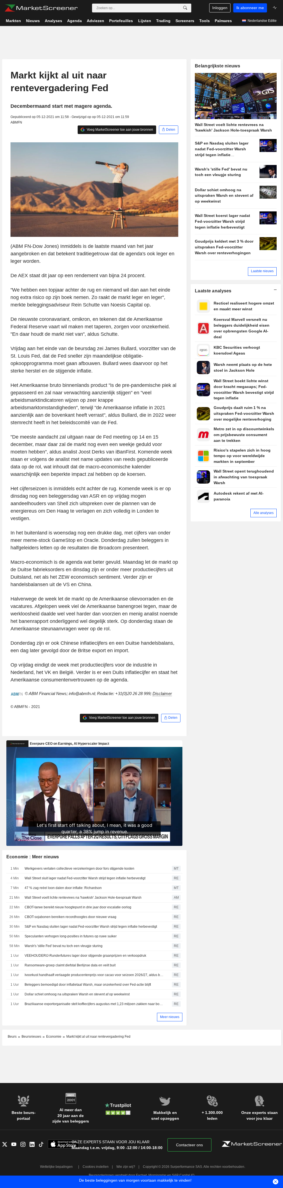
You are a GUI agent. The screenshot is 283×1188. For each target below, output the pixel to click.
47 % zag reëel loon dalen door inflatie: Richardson (63, 888)
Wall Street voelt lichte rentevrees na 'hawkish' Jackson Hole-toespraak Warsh (83, 897)
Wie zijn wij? (125, 1167)
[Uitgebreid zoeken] (185, 8)
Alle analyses (263, 513)
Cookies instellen (96, 1167)
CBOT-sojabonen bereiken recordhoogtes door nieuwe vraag (70, 917)
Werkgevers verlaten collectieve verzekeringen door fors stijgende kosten (79, 868)
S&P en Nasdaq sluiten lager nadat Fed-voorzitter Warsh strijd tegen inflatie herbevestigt (91, 927)
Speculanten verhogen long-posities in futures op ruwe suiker (71, 936)
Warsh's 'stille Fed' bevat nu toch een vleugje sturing (64, 946)
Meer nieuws (169, 1017)
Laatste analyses (213, 291)
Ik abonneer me (250, 8)
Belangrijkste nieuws (217, 66)
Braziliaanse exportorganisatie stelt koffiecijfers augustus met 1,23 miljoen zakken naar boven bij (94, 1004)
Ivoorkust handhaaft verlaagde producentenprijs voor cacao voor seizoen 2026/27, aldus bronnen (94, 975)
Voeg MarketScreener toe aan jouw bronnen (119, 130)
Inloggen (219, 8)
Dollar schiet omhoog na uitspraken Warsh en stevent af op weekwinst (77, 994)
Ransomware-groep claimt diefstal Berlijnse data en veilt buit (70, 965)
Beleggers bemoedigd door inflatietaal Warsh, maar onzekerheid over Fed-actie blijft (88, 985)
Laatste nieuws (262, 271)
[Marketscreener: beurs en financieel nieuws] (41, 8)
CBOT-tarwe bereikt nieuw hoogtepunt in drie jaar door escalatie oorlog (78, 907)
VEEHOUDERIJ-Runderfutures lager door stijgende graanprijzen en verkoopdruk (85, 956)
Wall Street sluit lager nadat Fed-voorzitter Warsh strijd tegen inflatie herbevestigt (85, 878)
